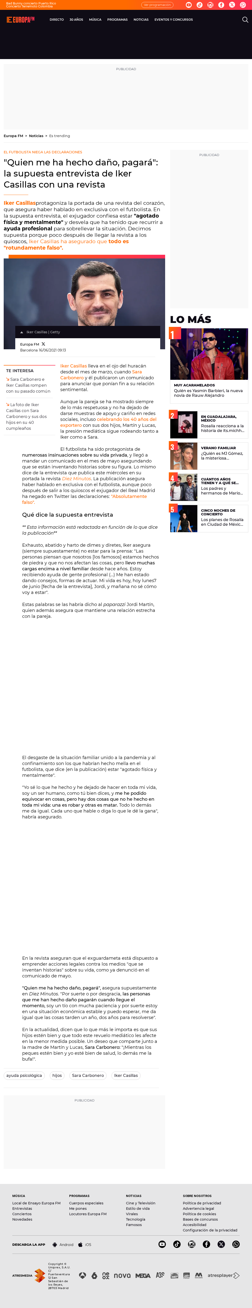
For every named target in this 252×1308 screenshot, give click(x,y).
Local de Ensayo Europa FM (36, 1203)
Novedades (22, 1219)
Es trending (59, 136)
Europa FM (14, 136)
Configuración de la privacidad (210, 1230)
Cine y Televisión (141, 1203)
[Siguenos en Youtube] (189, 5)
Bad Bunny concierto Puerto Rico (31, 3)
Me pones (78, 1208)
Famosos (134, 1225)
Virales (132, 1214)
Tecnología (135, 1219)
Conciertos (22, 1214)
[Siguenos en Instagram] (210, 5)
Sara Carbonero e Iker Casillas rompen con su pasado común (28, 385)
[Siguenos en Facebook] (221, 5)
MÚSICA (95, 19)
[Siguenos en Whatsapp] (243, 5)
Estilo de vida (138, 1208)
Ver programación (157, 5)
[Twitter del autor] (43, 344)
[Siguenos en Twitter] (232, 5)
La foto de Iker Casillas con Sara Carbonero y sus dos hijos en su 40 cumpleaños (26, 416)
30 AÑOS (76, 19)
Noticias (36, 136)
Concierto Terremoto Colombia (29, 6)
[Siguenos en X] (221, 1246)
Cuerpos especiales (86, 1203)
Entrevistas (22, 1208)
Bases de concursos (200, 1219)
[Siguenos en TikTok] (177, 1246)
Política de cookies (199, 1214)
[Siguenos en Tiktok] (200, 5)
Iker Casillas (20, 203)
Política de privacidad (202, 1203)
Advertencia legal (198, 1208)
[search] (245, 20)
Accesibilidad (194, 1225)
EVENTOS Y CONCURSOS (174, 19)
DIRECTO (57, 19)
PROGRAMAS (117, 19)
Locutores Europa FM (88, 1214)
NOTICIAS (141, 19)
